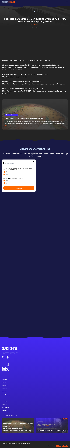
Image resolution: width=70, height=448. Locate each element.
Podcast (4, 389)
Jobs (3, 398)
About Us (4, 404)
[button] (67, 2)
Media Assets (5, 407)
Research (4, 379)
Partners (4, 401)
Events (4, 392)
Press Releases (6, 395)
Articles (4, 382)
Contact (4, 410)
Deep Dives (5, 385)
